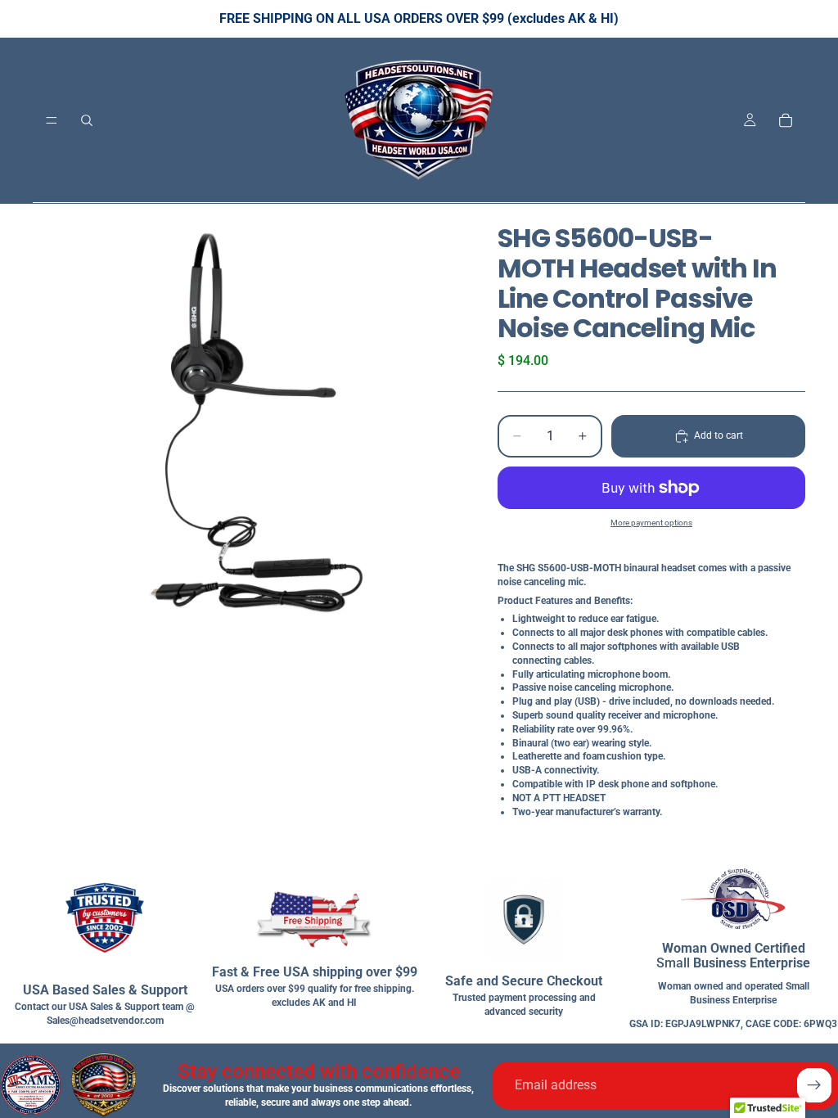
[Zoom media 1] (245, 416)
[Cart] (786, 120)
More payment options (651, 522)
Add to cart (718, 435)
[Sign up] (814, 1085)
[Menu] (51, 120)
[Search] (87, 120)
